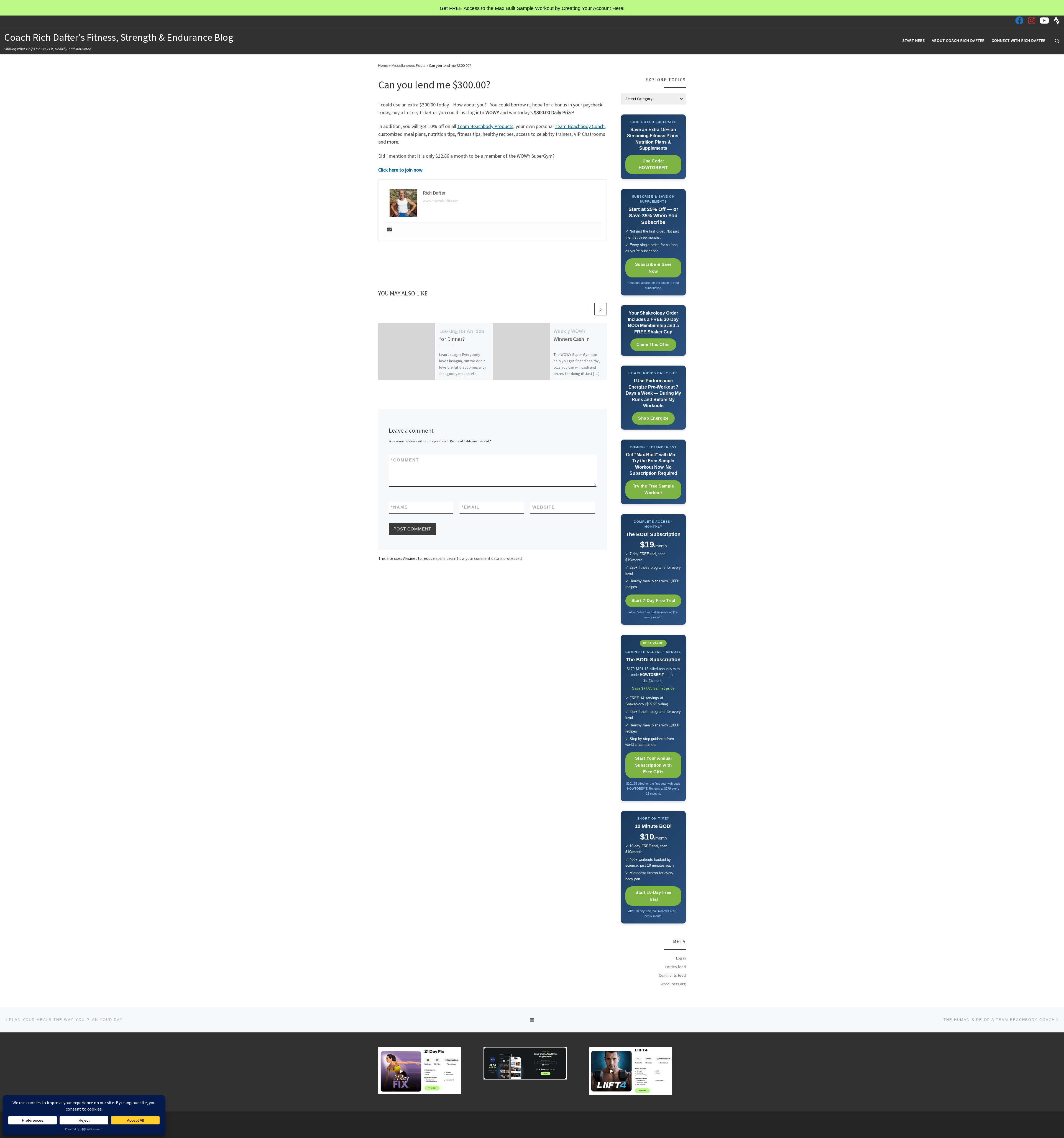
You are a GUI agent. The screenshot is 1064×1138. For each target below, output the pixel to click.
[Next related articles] (600, 309)
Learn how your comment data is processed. (484, 558)
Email (471, 507)
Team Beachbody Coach (580, 126)
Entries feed (675, 966)
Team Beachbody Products (485, 126)
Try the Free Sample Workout (653, 489)
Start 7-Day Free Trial (653, 600)
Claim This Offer (653, 344)
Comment (405, 460)
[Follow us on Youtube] (1044, 20)
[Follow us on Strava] (1056, 20)
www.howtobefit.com (440, 200)
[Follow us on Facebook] (1019, 20)
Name (399, 507)
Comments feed (672, 975)
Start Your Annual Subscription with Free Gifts (653, 765)
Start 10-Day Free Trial (653, 896)
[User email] (389, 230)
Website (543, 507)
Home (383, 65)
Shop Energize (653, 418)
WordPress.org (673, 983)
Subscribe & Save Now (653, 268)
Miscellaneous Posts (409, 65)
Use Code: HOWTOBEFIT (653, 164)
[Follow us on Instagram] (1031, 20)
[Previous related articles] (587, 309)
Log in (681, 958)
